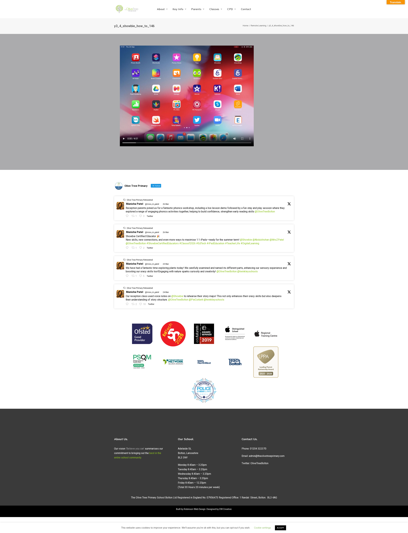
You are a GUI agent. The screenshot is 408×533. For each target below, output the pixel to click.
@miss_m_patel (152, 204)
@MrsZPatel (277, 239)
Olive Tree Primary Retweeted (140, 200)
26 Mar (166, 204)
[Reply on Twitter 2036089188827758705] (128, 276)
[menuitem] (162, 9)
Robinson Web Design (195, 509)
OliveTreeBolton (259, 463)
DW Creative (225, 509)
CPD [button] (230, 9)
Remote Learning (258, 25)
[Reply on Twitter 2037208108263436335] (128, 216)
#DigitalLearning (250, 243)
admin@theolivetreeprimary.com (266, 455)
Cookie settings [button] (262, 527)
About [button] (161, 9)
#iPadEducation (215, 243)
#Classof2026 (187, 243)
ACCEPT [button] (280, 528)
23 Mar (166, 264)
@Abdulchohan (261, 239)
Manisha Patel (134, 203)
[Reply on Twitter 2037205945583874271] (128, 248)
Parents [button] (196, 9)
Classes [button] (214, 9)
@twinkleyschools (247, 271)
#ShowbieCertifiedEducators (162, 243)
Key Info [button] (178, 9)
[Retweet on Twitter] (124, 200)
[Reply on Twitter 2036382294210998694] (128, 304)
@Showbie (246, 239)
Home (245, 25)
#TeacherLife (232, 243)
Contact (246, 9)
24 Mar (166, 292)
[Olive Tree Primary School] (127, 9)
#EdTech (201, 243)
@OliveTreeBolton (265, 211)
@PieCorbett (196, 299)
